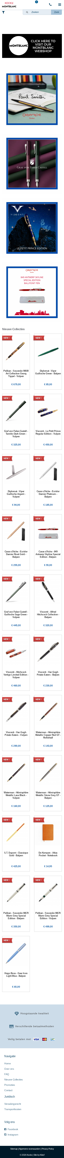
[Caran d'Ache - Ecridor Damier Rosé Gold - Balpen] (16, 542)
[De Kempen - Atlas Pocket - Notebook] (48, 843)
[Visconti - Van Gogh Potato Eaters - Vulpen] (16, 723)
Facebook (13, 1129)
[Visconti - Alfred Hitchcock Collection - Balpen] (48, 602)
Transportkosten (12, 1109)
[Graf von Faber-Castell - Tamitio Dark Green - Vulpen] (16, 422)
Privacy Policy (48, 1149)
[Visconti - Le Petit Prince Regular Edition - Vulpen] (48, 422)
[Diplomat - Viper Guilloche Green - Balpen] (48, 361)
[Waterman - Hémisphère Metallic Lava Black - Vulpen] (16, 783)
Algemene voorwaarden (29, 1149)
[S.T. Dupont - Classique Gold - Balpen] (16, 843)
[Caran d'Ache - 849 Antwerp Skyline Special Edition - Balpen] (48, 542)
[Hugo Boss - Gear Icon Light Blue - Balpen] (16, 964)
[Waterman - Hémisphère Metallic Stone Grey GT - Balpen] (48, 783)
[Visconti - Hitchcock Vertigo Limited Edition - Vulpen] (16, 663)
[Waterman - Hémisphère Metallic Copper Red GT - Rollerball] (48, 723)
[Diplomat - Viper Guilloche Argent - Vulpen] (16, 482)
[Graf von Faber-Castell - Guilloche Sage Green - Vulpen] (16, 602)
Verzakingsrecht (12, 1103)
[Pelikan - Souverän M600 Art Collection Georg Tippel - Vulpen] (16, 361)
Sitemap (14, 1149)
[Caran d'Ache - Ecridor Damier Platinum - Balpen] (48, 482)
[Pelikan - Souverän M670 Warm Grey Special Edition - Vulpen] (48, 904)
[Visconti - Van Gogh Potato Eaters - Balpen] (48, 663)
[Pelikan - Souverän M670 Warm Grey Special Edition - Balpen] (16, 904)
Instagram (13, 1134)
